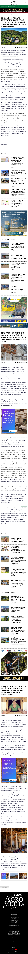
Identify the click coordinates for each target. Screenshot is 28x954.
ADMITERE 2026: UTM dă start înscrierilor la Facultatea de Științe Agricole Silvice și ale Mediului (18, 583)
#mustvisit (24, 506)
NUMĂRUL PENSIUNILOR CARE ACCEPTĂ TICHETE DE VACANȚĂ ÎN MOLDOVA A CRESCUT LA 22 (18, 641)
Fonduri (14, 938)
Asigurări (14, 941)
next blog (4, 887)
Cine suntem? (14, 914)
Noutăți (14, 918)
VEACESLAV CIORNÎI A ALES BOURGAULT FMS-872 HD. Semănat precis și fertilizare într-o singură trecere (18, 181)
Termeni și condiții (14, 916)
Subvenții (14, 937)
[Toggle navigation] (2, 2)
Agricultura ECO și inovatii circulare (14, 934)
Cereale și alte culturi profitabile (14, 930)
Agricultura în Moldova (14, 920)
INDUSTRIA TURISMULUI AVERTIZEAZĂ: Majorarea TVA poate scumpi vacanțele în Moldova (17, 288)
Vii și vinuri (14, 927)
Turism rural (15, 14)
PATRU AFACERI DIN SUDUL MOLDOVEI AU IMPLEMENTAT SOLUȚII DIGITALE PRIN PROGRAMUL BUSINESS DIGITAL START (18, 161)
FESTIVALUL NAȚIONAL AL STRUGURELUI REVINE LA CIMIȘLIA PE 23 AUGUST (18, 549)
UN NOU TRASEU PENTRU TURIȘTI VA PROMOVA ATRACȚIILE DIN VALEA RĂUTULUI (17, 619)
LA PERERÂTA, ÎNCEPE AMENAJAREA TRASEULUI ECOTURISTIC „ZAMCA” (18, 266)
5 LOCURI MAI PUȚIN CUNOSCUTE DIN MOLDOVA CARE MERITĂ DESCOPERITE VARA (18, 277)
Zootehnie (14, 929)
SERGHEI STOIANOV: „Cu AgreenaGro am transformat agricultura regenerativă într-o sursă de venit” (18, 192)
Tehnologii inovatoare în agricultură (14, 933)
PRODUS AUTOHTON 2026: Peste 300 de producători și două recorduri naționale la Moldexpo (17, 203)
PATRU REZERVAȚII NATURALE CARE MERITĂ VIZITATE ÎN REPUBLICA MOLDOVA (18, 256)
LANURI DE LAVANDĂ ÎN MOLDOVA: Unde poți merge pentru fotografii (18, 609)
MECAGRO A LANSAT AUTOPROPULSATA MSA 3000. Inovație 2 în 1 (18, 172)
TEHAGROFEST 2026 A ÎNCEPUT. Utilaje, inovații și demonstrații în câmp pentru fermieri (18, 539)
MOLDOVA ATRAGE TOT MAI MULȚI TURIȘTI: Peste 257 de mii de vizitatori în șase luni (17, 246)
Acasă (2, 14)
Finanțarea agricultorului (14, 936)
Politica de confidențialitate (14, 917)
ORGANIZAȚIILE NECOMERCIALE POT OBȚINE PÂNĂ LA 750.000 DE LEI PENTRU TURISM (18, 599)
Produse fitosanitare (14, 932)
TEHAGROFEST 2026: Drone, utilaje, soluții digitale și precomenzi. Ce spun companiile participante (18, 560)
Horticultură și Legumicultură (14, 931)
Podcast (14, 924)
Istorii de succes (14, 922)
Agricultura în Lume (14, 921)
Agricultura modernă (8, 14)
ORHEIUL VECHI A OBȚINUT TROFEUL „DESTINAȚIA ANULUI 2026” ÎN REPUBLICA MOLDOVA (18, 630)
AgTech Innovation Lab (22, 6)
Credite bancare (14, 939)
